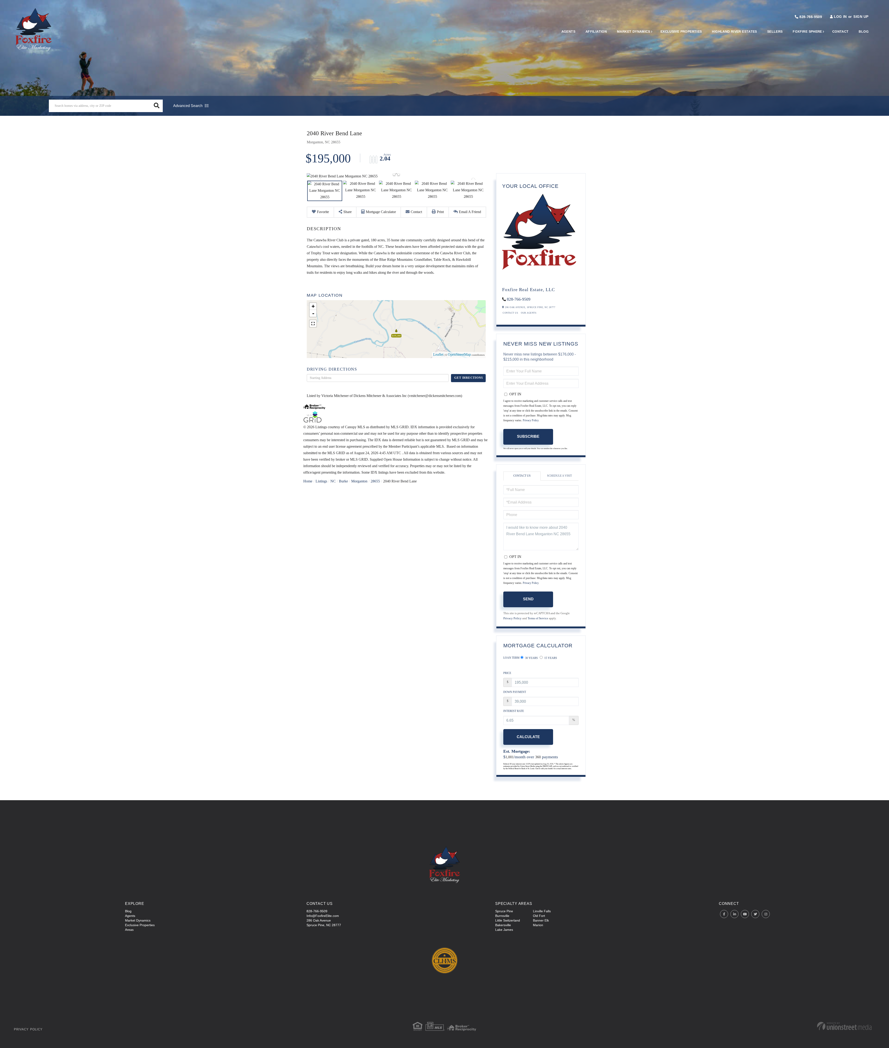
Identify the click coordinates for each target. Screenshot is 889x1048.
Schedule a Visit (559, 476)
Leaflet (438, 355)
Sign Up (861, 16)
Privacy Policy (530, 420)
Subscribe (528, 436)
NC (333, 481)
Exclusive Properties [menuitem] (681, 31)
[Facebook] (724, 914)
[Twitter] (755, 914)
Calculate (528, 737)
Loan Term (511, 658)
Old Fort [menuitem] (539, 916)
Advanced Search (188, 106)
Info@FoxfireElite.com (323, 916)
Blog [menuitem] (864, 31)
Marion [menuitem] (538, 925)
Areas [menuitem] (129, 930)
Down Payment (514, 692)
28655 (375, 481)
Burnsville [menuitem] (502, 916)
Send (528, 599)
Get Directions (468, 378)
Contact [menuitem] (840, 31)
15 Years (550, 658)
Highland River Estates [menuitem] (734, 31)
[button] (156, 106)
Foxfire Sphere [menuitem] (807, 31)
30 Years (531, 658)
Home (307, 481)
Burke (343, 481)
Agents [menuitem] (568, 31)
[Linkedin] (734, 914)
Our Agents (528, 313)
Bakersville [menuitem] (503, 925)
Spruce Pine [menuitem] (504, 911)
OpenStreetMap (459, 355)
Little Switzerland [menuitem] (507, 920)
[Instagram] (766, 914)
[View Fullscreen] (313, 323)
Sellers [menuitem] (775, 31)
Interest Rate (513, 711)
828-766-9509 (810, 17)
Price (507, 673)
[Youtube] (745, 914)
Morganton (359, 481)
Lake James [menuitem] (504, 930)
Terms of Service (538, 618)
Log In (840, 16)
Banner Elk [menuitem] (541, 920)
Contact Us (510, 313)
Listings (321, 481)
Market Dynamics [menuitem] (633, 31)
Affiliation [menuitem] (596, 31)
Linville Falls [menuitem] (542, 911)
